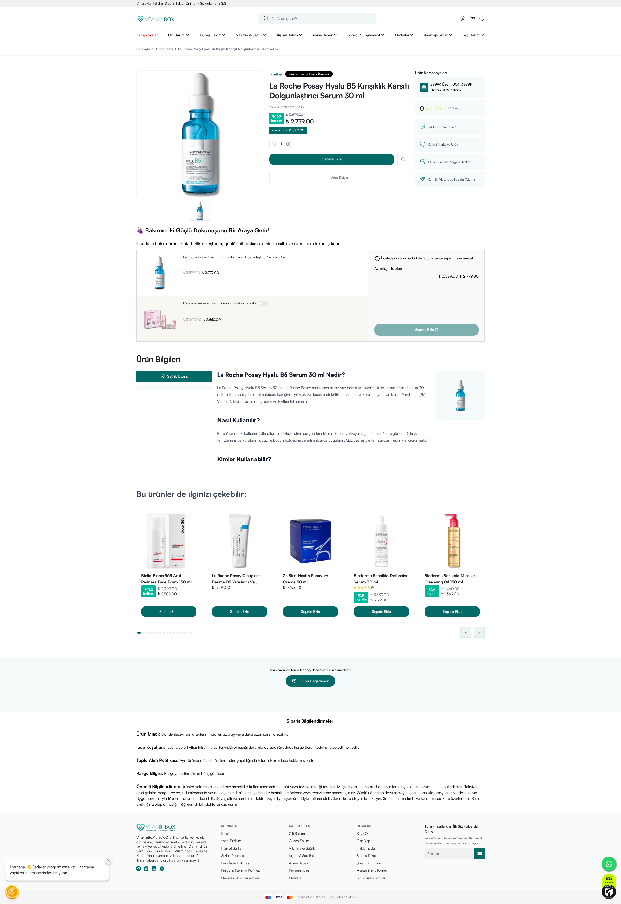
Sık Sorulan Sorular (371, 878)
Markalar (402, 35)
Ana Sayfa (143, 49)
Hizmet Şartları (232, 848)
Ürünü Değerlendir (314, 681)
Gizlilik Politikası (233, 855)
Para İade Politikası (235, 863)
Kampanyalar (147, 35)
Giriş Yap (363, 840)
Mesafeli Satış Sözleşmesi (240, 878)
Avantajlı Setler (436, 35)
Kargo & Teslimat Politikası (241, 870)
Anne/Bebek (322, 35)
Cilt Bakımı (176, 35)
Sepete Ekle (331, 159)
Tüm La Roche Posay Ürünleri (309, 74)
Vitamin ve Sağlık (302, 848)
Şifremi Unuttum (369, 863)
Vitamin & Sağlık (249, 35)
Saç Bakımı (471, 35)
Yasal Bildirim (231, 840)
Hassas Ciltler (164, 49)
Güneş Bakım (210, 35)
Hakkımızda (366, 848)
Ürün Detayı (339, 177)
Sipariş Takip (174, 3)
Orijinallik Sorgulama (201, 3)
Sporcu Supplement (364, 35)
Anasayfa (144, 3)
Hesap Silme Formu (372, 870)
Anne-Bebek (298, 863)
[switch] (262, 303)
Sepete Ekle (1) (426, 329)
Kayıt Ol (362, 833)
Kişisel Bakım (287, 35)
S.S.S (222, 3)
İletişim (158, 3)
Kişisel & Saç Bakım (304, 855)
